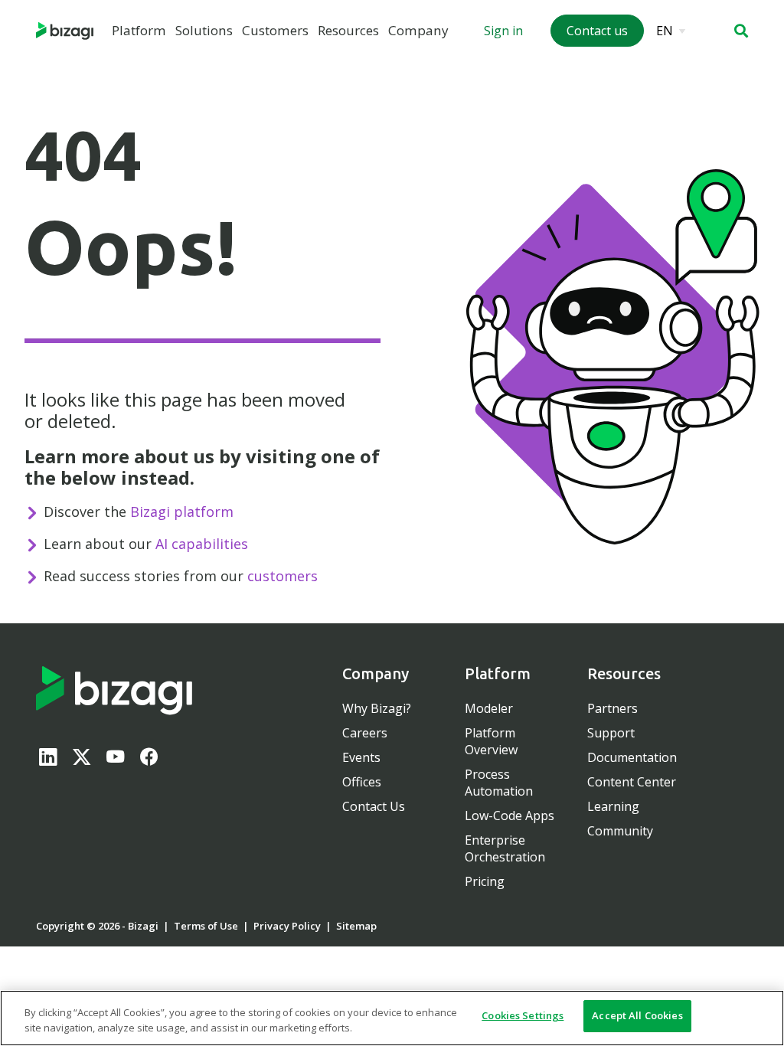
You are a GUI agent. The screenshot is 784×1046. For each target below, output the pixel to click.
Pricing (485, 881)
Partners (612, 708)
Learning (613, 806)
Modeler (489, 708)
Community (620, 830)
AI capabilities (201, 543)
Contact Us (373, 806)
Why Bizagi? (376, 708)
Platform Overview (491, 741)
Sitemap (356, 926)
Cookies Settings (523, 1015)
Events (361, 757)
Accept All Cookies (637, 1015)
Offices (361, 781)
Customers (275, 30)
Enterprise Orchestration (505, 848)
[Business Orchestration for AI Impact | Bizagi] (64, 31)
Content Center (631, 781)
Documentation (632, 757)
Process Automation (499, 782)
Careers (364, 732)
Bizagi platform (182, 511)
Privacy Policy (287, 926)
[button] (741, 30)
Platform (139, 30)
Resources (348, 30)
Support (611, 732)
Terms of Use (206, 926)
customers (282, 576)
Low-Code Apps (509, 815)
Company (418, 30)
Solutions (204, 30)
